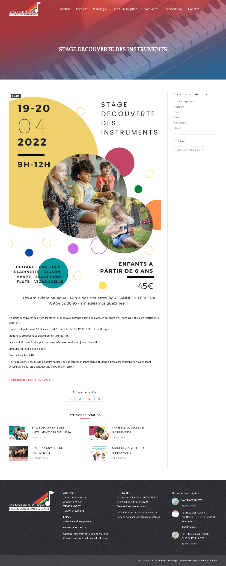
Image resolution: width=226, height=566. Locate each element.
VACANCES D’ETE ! (193, 500)
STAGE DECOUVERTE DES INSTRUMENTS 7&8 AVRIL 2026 (51, 430)
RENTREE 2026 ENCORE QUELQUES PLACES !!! (195, 536)
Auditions (179, 106)
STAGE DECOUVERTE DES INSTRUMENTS (128, 430)
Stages (15, 96)
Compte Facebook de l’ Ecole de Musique (85, 537)
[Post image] (18, 433)
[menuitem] (65, 8)
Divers (177, 117)
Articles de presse (184, 101)
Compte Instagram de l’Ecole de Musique (85, 533)
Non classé (180, 122)
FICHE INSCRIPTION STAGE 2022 (29, 379)
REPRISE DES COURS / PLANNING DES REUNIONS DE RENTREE (199, 517)
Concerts (179, 111)
